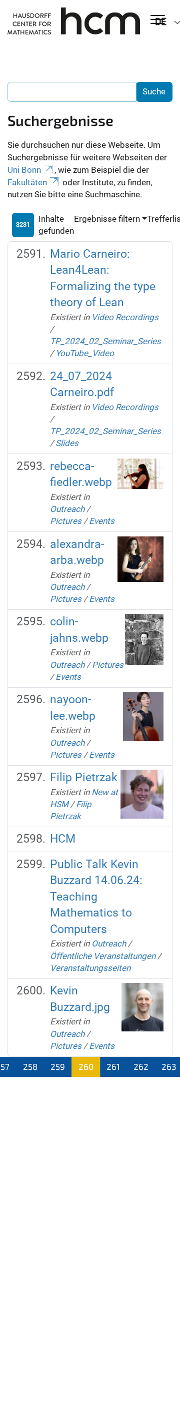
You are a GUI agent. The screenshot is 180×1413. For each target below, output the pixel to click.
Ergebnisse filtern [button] (107, 219)
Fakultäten (27, 182)
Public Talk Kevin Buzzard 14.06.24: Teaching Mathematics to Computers (96, 897)
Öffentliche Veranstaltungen (103, 956)
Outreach (67, 509)
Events (101, 521)
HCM (63, 839)
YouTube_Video (85, 353)
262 (141, 1066)
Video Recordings (125, 317)
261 (113, 1066)
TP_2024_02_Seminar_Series (105, 341)
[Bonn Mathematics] (74, 20)
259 (57, 1066)
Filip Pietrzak (84, 777)
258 (30, 1066)
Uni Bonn (24, 170)
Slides (67, 443)
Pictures (66, 521)
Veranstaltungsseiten (90, 968)
